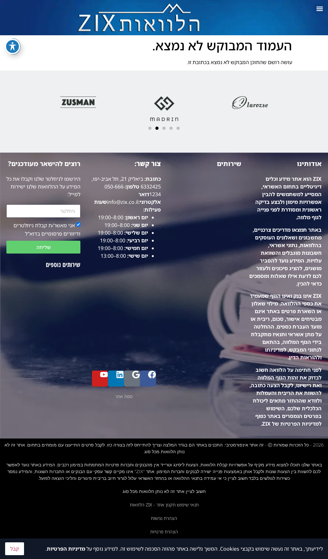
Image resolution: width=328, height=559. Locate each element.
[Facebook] (148, 379)
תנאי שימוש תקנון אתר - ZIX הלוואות (164, 505)
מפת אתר (124, 396)
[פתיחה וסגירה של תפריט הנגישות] (12, 46)
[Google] (132, 379)
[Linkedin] (116, 379)
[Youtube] (100, 379)
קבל (14, 548)
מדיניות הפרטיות (66, 548)
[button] (319, 8)
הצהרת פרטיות (164, 532)
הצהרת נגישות (164, 518)
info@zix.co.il (122, 201)
